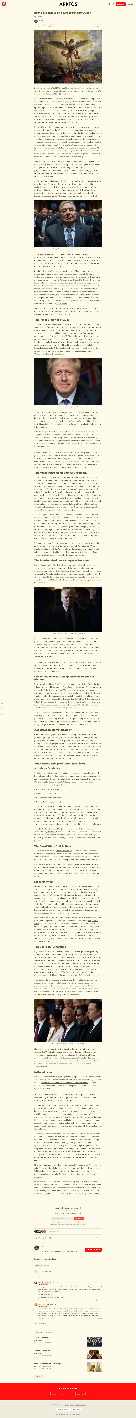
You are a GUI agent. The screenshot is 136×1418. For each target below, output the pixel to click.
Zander (41, 20)
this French (52, 832)
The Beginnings (65, 773)
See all (38, 1376)
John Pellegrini (43, 1304)
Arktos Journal (47, 1368)
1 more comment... (40, 1323)
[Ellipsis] (100, 1282)
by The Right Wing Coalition (43, 1366)
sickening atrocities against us (77, 867)
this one (59, 532)
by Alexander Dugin (40, 1340)
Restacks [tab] (46, 1265)
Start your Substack (63, 1409)
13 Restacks (56, 1231)
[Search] (109, 4)
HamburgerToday (44, 1282)
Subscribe (120, 4)
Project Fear (78, 486)
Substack (59, 1414)
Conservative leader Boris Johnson (49, 354)
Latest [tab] (41, 1332)
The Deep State (41, 1338)
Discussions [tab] (48, 1332)
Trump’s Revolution (43, 1351)
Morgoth (38, 724)
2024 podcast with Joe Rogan (68, 571)
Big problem (61, 303)
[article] (68, 1341)
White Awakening (64, 851)
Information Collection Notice (67, 1224)
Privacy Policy (82, 1224)
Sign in (130, 4)
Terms (72, 1405)
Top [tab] (36, 1332)
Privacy (67, 1405)
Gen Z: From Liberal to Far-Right (48, 1364)
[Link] (31, 319)
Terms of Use (76, 1223)
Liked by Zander (44, 1284)
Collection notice (80, 1405)
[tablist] (42, 1265)
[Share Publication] (113, 4)
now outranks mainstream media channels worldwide (64, 1082)
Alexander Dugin (47, 1342)
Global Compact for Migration (57, 263)
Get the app (77, 1409)
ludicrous (54, 507)
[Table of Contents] (2, 709)
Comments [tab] (38, 1265)
